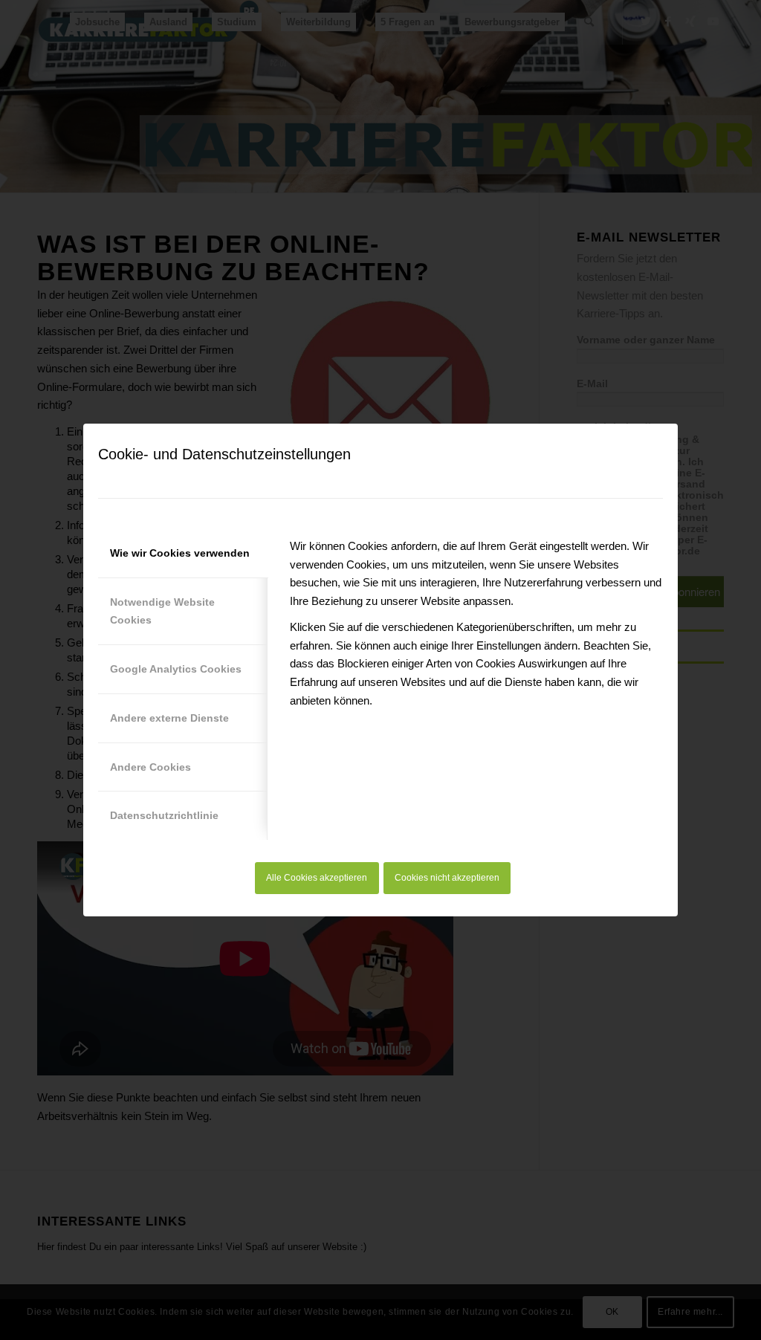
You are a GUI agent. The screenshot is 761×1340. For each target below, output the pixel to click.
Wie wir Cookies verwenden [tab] (180, 553)
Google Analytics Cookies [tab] (176, 669)
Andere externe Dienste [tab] (169, 718)
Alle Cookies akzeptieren (316, 878)
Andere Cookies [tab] (150, 767)
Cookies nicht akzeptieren (447, 878)
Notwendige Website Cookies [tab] (162, 611)
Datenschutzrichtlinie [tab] (164, 815)
